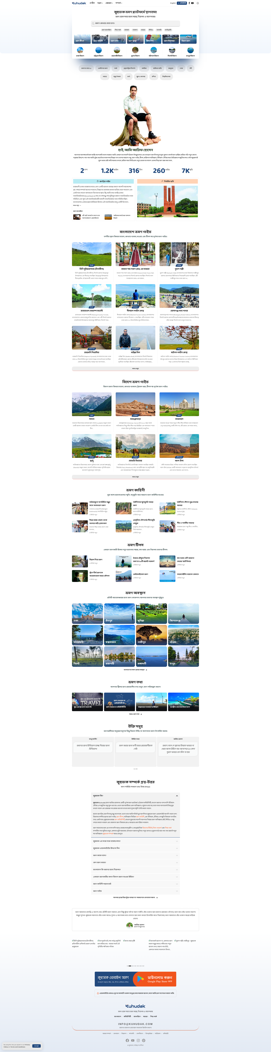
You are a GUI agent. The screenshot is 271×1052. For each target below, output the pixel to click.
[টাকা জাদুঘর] (167, 201)
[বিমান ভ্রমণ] (188, 39)
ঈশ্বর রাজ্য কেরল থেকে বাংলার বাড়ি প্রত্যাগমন (98, 522)
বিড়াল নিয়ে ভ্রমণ (95, 559)
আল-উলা (179, 461)
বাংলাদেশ (117, 1016)
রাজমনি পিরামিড (91, 352)
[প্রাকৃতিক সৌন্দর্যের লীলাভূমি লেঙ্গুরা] (124, 526)
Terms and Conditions (18, 1047)
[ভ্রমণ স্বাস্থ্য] (135, 39)
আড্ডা (143, 30)
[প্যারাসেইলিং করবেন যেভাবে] (167, 576)
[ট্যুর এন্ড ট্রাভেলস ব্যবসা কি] (87, 702)
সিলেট (91, 265)
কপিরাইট (165, 1034)
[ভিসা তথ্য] (153, 39)
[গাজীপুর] (151, 635)
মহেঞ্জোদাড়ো (135, 419)
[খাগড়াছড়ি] (87, 635)
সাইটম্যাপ (157, 1034)
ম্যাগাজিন (137, 1016)
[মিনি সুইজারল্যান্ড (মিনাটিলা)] (91, 254)
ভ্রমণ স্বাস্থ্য (133, 41)
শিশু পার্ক (118, 30)
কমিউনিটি (127, 1016)
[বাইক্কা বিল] (135, 338)
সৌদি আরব (179, 457)
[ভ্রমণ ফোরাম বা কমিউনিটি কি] (119, 702)
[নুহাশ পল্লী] (179, 254)
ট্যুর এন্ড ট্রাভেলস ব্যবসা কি (83, 707)
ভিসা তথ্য (150, 41)
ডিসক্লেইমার (149, 1034)
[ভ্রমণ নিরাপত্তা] (170, 39)
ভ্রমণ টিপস (80, 41)
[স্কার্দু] (91, 446)
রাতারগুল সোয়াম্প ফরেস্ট (92, 311)
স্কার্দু (92, 461)
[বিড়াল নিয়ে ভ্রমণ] (80, 561)
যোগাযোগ (116, 1034)
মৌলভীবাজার (135, 349)
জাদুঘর (170, 68)
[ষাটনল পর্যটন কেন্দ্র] (179, 338)
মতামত (126, 30)
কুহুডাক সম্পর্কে (108, 833)
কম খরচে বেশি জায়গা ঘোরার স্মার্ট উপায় (185, 560)
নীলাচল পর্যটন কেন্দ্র (135, 311)
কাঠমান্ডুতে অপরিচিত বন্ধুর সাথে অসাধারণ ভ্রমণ (99, 504)
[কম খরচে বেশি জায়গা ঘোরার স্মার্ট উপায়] (167, 561)
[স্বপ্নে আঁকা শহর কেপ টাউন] (108, 217)
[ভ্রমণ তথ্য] (117, 39)
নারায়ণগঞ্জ (91, 349)
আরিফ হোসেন (139, 925)
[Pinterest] (143, 1040)
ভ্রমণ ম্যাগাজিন (106, 30)
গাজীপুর (179, 265)
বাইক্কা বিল (135, 352)
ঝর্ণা (128, 76)
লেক (181, 68)
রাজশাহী (110, 664)
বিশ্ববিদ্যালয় (166, 76)
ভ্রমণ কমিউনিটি (119, 819)
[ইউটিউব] (192, 3)
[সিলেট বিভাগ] (172, 50)
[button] (36, 1046)
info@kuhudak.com (135, 1024)
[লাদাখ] (91, 404)
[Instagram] (138, 1040)
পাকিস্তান (135, 415)
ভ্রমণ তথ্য (114, 41)
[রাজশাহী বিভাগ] (117, 50)
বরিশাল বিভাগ (154, 55)
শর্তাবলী (131, 1034)
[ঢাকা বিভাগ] (80, 50)
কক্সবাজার (111, 642)
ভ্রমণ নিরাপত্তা (169, 41)
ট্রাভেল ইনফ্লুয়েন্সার (139, 927)
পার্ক (115, 68)
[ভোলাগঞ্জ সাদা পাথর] (179, 296)
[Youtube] (133, 1040)
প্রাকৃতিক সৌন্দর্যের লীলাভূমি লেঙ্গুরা (144, 522)
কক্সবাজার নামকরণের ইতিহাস (148, 707)
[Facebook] (127, 1040)
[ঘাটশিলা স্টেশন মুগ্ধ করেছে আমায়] (167, 508)
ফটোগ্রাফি (168, 30)
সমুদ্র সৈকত (117, 76)
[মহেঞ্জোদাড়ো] (135, 404)
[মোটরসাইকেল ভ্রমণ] (124, 576)
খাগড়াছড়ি (78, 642)
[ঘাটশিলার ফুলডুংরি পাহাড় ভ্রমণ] (124, 508)
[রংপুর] (183, 656)
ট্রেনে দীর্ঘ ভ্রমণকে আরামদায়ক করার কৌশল (99, 574)
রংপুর (172, 664)
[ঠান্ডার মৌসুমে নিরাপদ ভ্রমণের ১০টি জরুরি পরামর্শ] (124, 561)
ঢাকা (76, 621)
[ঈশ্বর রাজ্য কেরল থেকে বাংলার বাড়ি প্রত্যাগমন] (80, 526)
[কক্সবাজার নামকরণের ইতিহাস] (151, 702)
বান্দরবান (135, 307)
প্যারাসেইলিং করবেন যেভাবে (188, 574)
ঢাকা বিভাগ (80, 55)
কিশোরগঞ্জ (175, 621)
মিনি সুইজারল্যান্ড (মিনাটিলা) (92, 269)
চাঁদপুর (179, 349)
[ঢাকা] (87, 613)
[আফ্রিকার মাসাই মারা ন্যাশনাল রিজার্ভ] (77, 217)
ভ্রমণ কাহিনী (98, 41)
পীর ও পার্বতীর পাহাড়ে (185, 523)
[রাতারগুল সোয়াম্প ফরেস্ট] (91, 296)
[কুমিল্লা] (151, 613)
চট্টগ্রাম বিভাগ (98, 55)
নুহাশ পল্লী (179, 269)
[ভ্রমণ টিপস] (82, 39)
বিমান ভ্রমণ (186, 41)
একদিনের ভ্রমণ (103, 68)
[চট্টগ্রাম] (183, 635)
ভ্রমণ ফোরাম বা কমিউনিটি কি (116, 707)
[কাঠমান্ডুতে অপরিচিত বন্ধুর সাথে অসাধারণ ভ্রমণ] (80, 508)
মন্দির (154, 76)
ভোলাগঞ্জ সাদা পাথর (179, 311)
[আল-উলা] (179, 446)
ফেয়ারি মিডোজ (135, 461)
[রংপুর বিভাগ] (190, 50)
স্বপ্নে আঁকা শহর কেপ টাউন (121, 217)
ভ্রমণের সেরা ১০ (86, 68)
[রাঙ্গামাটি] (151, 656)
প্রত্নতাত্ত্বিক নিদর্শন (129, 68)
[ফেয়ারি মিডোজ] (135, 446)
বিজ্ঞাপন (124, 1034)
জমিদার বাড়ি (157, 68)
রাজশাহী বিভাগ (117, 55)
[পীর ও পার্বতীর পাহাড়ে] (167, 526)
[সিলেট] (87, 656)
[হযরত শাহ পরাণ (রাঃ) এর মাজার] (135, 254)
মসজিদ (144, 68)
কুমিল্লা (141, 621)
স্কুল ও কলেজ (141, 76)
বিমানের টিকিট (147, 827)
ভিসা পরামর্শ (157, 827)
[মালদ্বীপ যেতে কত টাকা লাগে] (183, 702)
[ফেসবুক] (189, 3)
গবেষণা (135, 30)
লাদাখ (91, 419)
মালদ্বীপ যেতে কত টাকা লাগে (180, 707)
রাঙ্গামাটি (142, 664)
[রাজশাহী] (119, 656)
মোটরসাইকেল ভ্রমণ (140, 574)
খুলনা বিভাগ (135, 55)
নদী (190, 68)
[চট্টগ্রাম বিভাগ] (98, 50)
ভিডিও (151, 30)
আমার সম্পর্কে (107, 1034)
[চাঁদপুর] (119, 613)
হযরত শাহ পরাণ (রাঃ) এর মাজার (135, 269)
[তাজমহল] (179, 404)
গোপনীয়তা (139, 1034)
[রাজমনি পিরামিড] (91, 338)
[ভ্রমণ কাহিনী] (100, 39)
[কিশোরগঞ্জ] (183, 613)
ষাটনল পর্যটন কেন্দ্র (179, 352)
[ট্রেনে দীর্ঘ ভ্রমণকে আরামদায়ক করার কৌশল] (80, 576)
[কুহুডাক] (79, 3)
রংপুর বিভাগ (190, 55)
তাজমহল (179, 419)
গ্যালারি (159, 30)
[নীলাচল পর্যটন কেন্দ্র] (135, 296)
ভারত (91, 415)
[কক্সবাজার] (119, 635)
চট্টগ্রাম (173, 642)
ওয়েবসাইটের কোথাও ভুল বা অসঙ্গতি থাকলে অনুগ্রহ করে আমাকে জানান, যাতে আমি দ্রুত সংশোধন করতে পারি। (137, 993)
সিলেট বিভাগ (172, 55)
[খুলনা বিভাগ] (135, 50)
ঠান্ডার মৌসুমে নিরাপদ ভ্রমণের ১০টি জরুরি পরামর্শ (143, 560)
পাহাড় (105, 76)
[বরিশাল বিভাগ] (154, 50)
